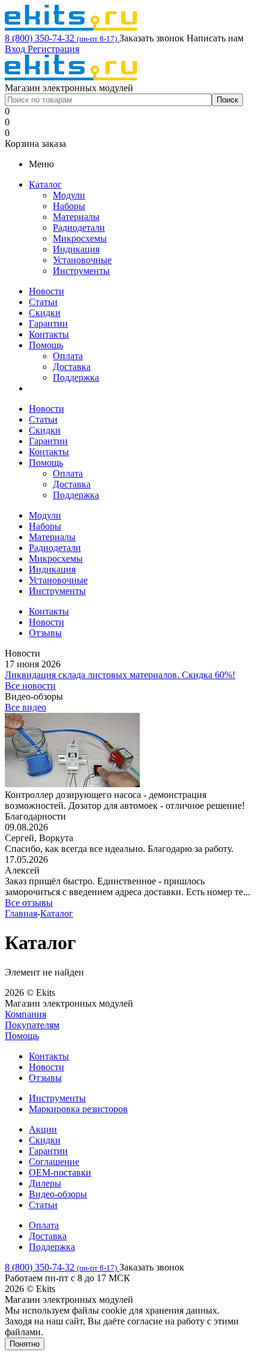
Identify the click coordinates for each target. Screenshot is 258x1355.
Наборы (69, 206)
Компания (25, 1014)
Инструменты (81, 271)
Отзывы (45, 1078)
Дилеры (45, 1183)
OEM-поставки (60, 1172)
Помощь (46, 345)
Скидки (45, 313)
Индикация (76, 249)
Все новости (30, 685)
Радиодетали (79, 227)
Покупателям (32, 1025)
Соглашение (54, 1162)
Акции (43, 1129)
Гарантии (48, 323)
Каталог (45, 184)
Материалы (76, 217)
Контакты (49, 334)
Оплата (68, 356)
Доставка (72, 367)
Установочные (82, 260)
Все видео (25, 707)
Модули (69, 195)
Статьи (43, 302)
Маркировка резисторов (78, 1109)
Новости (46, 291)
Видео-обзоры (58, 1194)
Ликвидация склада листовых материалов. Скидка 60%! (120, 675)
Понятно (25, 1343)
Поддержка (76, 377)
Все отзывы (29, 903)
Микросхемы (80, 238)
